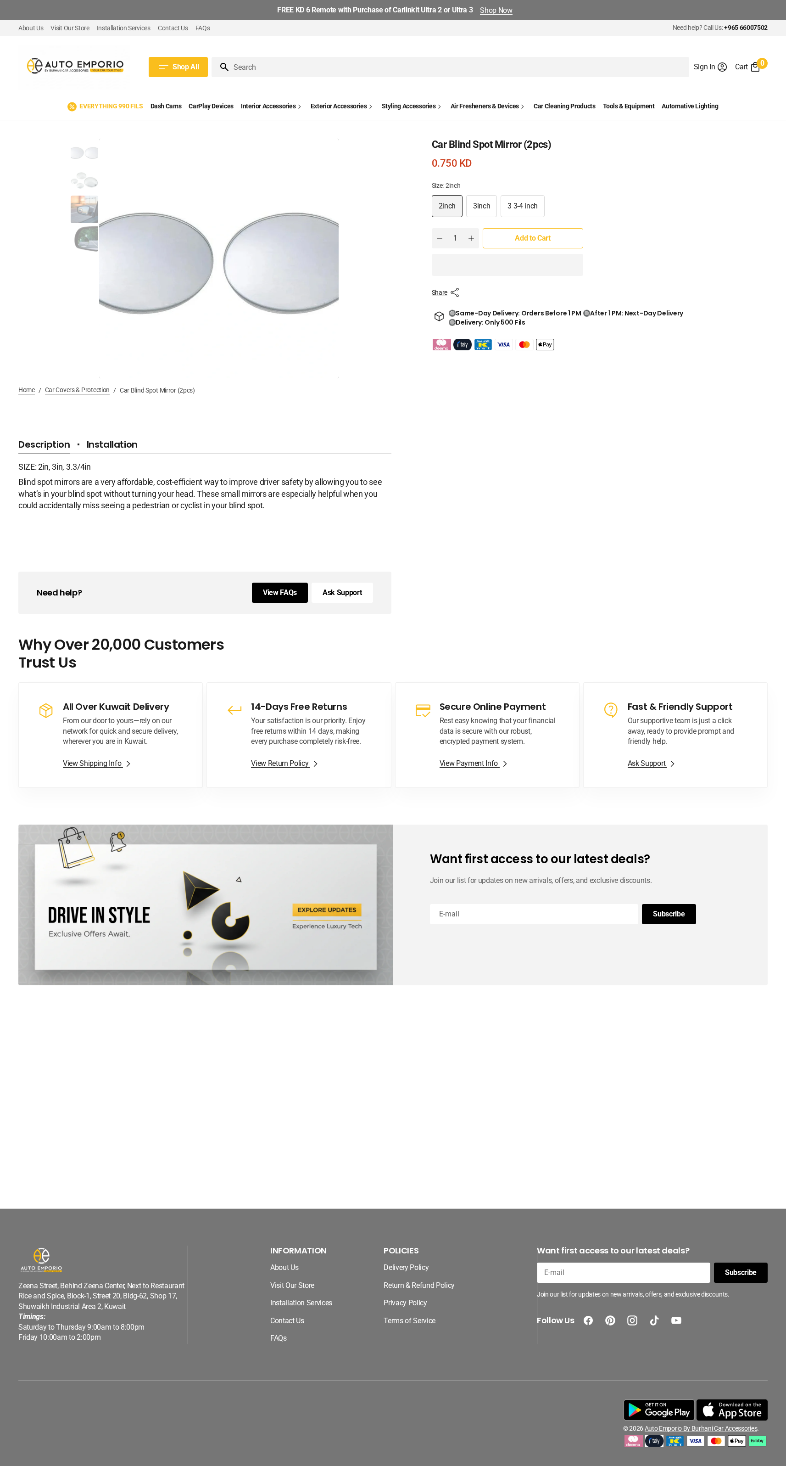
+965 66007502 (746, 27)
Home (26, 389)
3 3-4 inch (526, 209)
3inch (485, 209)
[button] (711, 67)
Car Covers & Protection (77, 389)
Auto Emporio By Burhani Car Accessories (701, 1428)
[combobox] (459, 67)
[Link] (110, 735)
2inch (451, 209)
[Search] (221, 67)
